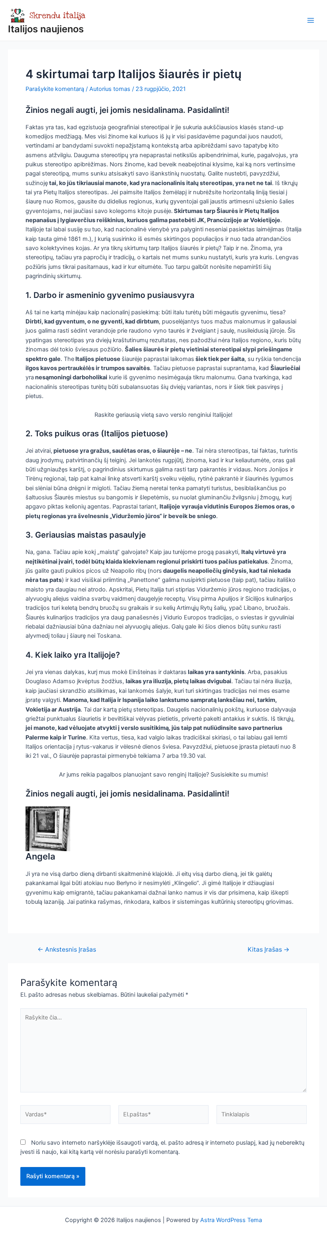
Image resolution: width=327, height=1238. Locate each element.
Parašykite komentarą (55, 89)
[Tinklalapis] (262, 1116)
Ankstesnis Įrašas (66, 949)
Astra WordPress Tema (231, 1220)
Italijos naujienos (46, 29)
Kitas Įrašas (269, 949)
